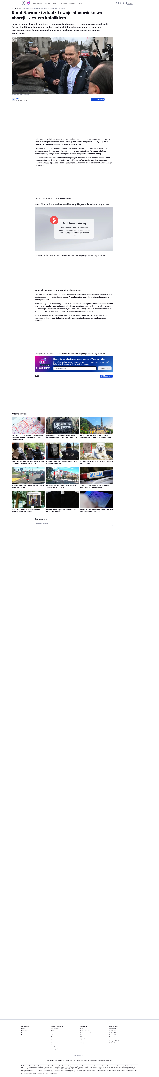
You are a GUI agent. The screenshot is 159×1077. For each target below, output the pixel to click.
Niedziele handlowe (85, 1030)
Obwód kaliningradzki (85, 1032)
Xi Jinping (111, 1039)
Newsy (81, 1028)
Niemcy (52, 1045)
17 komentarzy (99, 99)
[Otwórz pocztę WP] (117, 3)
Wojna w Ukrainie (84, 1039)
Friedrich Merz (112, 1043)
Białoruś (53, 1047)
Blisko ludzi (37, 3)
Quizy (55, 3)
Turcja (52, 1032)
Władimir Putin (113, 1032)
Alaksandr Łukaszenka (114, 1037)
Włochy (52, 1037)
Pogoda (72, 3)
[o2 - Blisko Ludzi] (30, 3)
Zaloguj (130, 3)
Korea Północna (55, 1028)
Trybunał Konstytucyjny (86, 1037)
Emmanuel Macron (114, 1035)
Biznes (80, 3)
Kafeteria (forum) (25, 1030)
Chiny (81, 1035)
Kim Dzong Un (112, 1028)
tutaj (56, 1073)
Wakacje (82, 1043)
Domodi (23, 1028)
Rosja (52, 1035)
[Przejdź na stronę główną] (23, 4)
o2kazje (47, 3)
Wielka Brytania (54, 1049)
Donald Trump (112, 1030)
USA (52, 1043)
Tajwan (52, 1041)
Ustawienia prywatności (105, 1060)
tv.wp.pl (23, 1032)
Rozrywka (63, 3)
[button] (122, 3)
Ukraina (52, 1030)
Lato (81, 1041)
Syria (52, 1039)
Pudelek (23, 1035)
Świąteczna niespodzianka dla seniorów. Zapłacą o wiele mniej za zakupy (76, 255)
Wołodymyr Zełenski (114, 1041)
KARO (18, 99)
